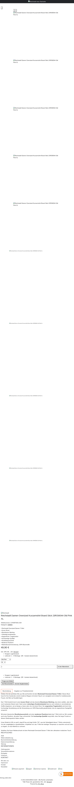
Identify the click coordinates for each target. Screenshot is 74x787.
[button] (39, 656)
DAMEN (10, 625)
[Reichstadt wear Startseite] (37, 1)
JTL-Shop (41, 784)
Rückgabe (4, 753)
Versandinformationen (7, 751)
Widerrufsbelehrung (7, 738)
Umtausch (4, 755)
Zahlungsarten (5, 749)
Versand (15, 652)
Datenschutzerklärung (7, 742)
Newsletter (4, 767)
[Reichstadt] (37, 613)
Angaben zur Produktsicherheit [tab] (23, 691)
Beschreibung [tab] (7, 691)
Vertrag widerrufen (5, 778)
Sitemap (3, 744)
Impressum (4, 762)
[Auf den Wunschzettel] (16, 10)
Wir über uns (5, 760)
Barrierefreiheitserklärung (8, 740)
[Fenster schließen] (2, 7)
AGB (2, 736)
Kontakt (3, 765)
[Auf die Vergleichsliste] (14, 10)
